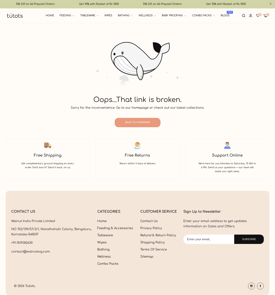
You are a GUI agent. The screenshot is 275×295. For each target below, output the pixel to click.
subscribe (249, 239)
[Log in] (250, 15)
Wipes (102, 242)
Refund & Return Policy (158, 235)
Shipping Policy (152, 242)
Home (102, 221)
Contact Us (149, 221)
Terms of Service (153, 249)
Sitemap (146, 256)
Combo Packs (107, 263)
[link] (67, 16)
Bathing (103, 249)
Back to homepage (137, 122)
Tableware (105, 235)
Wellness (104, 256)
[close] (270, 4)
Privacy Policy (151, 228)
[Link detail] (251, 286)
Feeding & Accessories (115, 228)
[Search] (243, 15)
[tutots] (15, 15)
